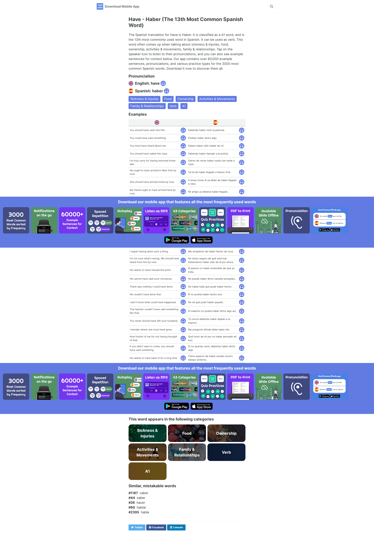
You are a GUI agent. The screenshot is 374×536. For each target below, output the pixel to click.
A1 (184, 106)
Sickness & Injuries (144, 99)
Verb (173, 106)
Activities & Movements (217, 99)
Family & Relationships (147, 106)
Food (168, 99)
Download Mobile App (122, 6)
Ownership (185, 99)
